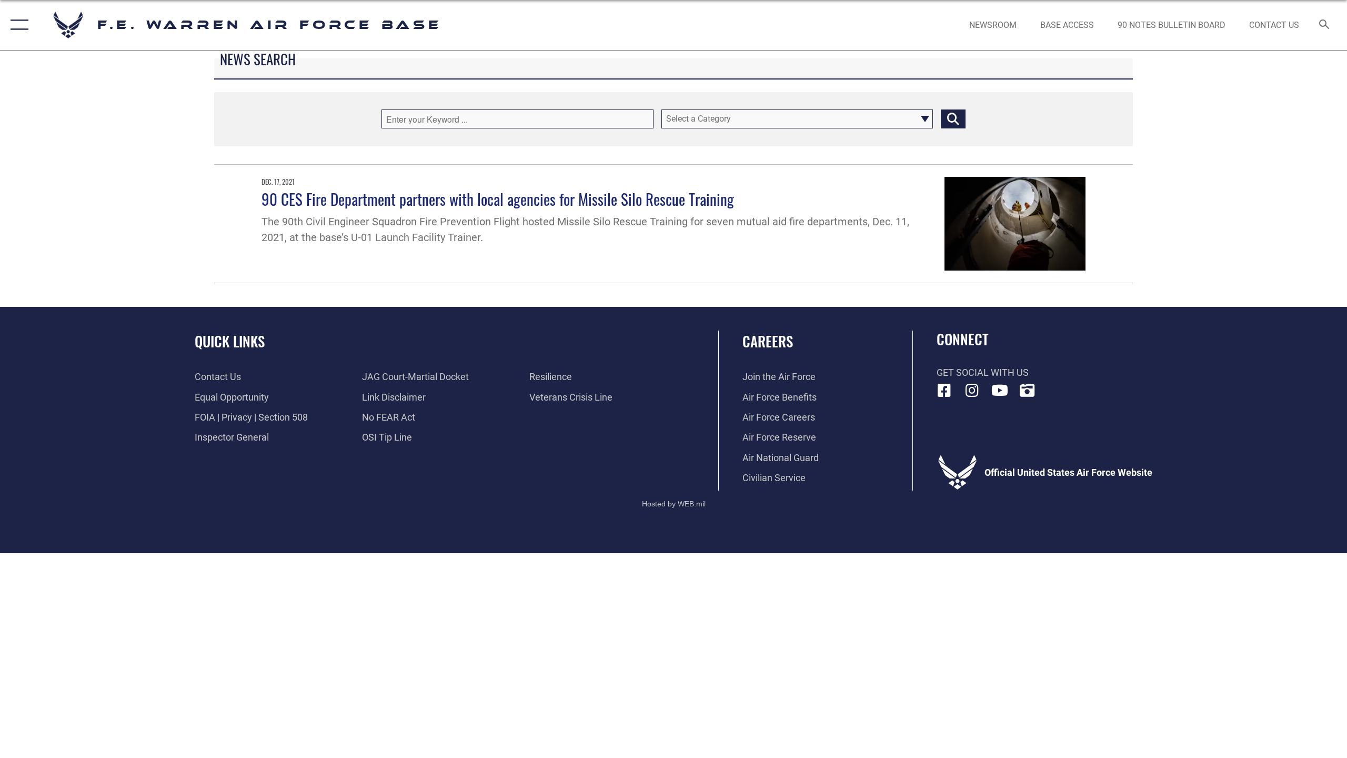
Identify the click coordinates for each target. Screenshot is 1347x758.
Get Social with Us (983, 372)
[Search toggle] (1324, 25)
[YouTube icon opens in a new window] (1000, 390)
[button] (17, 25)
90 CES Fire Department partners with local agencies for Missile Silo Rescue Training (498, 198)
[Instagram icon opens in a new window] (972, 390)
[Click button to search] (953, 118)
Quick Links (230, 341)
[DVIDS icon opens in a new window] (1027, 390)
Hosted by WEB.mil (674, 504)
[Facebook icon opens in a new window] (944, 390)
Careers (767, 341)
